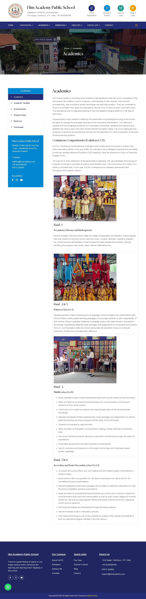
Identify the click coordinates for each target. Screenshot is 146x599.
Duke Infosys (93, 596)
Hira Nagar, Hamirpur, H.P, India (116, 560)
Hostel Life (92, 25)
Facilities (76, 25)
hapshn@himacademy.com (23, 161)
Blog (76, 569)
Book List (17, 121)
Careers (77, 573)
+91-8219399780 (63, 15)
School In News (81, 564)
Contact (109, 25)
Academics (43, 25)
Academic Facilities (21, 103)
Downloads (18, 127)
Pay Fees (78, 560)
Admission (60, 25)
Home (10, 25)
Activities (55, 573)
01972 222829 (18, 167)
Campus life (57, 569)
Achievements (19, 109)
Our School (25, 25)
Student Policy (19, 115)
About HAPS (57, 560)
